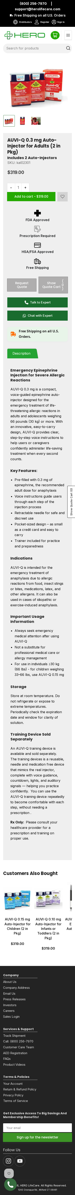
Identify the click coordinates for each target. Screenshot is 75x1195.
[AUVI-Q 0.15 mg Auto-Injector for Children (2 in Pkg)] (17, 898)
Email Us (9, 993)
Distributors (25, 22)
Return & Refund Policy (19, 1089)
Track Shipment (14, 1036)
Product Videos (14, 1065)
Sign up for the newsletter (37, 1137)
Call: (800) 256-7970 (18, 1041)
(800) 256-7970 (33, 3)
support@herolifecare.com (37, 9)
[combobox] (37, 48)
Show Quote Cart (53, 285)
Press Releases (14, 999)
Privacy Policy (13, 1095)
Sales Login (11, 1017)
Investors (9, 1005)
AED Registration (15, 1053)
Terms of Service (15, 1101)
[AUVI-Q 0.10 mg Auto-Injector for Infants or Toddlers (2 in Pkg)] (48, 898)
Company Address (16, 988)
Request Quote (22, 285)
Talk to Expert (40, 302)
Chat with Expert (40, 316)
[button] (62, 196)
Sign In (58, 23)
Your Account (12, 1084)
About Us (9, 982)
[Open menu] (68, 35)
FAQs (7, 1059)
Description (21, 353)
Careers (9, 1011)
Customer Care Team (18, 1047)
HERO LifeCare (29, 1185)
